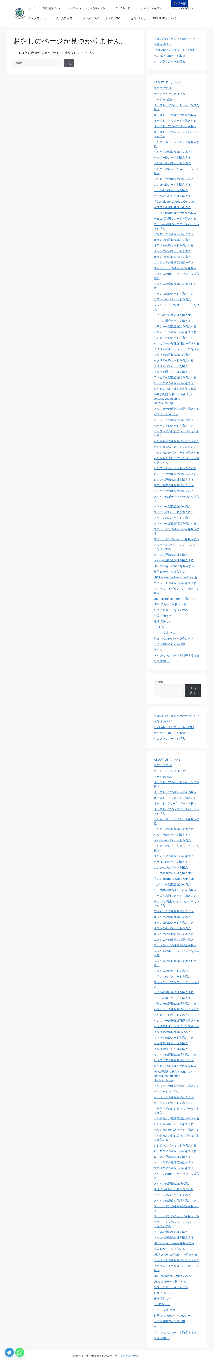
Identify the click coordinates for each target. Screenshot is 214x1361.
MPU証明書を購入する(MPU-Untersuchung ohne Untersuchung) (173, 399)
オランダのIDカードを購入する (173, 245)
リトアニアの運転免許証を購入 (174, 383)
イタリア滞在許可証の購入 (171, 371)
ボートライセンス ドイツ (170, 93)
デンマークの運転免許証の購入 (174, 234)
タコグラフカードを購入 (169, 61)
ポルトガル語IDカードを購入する (175, 447)
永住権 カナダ (163, 44)
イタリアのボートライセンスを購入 (176, 349)
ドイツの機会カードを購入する (174, 320)
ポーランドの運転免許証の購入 (174, 420)
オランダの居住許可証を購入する (175, 256)
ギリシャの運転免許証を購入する (175, 326)
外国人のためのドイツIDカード (173, 638)
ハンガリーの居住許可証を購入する (176, 343)
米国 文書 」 (35, 18)
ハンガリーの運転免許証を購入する (176, 332)
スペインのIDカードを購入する (173, 512)
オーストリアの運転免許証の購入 (175, 115)
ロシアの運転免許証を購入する (174, 479)
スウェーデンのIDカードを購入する (176, 539)
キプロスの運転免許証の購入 (172, 207)
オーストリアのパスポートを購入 (175, 126)
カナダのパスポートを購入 (171, 190)
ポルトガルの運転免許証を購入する (176, 441)
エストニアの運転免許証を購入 (174, 262)
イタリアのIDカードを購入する (173, 360)
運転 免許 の (50, 8)
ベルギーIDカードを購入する (172, 157)
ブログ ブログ (91, 18)
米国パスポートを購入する (171, 610)
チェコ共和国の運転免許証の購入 (175, 213)
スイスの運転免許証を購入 (171, 554)
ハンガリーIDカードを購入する (173, 337)
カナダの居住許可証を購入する (174, 196)
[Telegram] (9, 1352)
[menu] (179, 3)
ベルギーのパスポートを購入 (172, 163)
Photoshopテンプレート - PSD (174, 50)
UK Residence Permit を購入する (175, 577)
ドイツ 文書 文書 (62, 18)
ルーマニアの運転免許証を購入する (176, 474)
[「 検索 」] (69, 63)
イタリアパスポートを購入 (171, 366)
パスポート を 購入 (151, 8)
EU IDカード (123, 8)
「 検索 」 (160, 682)
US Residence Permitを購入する (175, 598)
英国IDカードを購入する (169, 571)
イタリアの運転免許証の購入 (172, 354)
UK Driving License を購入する (174, 566)
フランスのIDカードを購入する (173, 293)
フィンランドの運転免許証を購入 (175, 268)
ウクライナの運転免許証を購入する (176, 583)
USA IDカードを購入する (170, 604)
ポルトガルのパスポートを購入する (176, 452)
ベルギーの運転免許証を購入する (175, 152)
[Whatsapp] (19, 1352)
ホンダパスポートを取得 (169, 55)
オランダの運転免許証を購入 (172, 239)
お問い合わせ (138, 18)
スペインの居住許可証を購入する (175, 523)
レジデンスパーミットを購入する (86, 8)
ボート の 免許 (181, 8)
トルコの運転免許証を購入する (174, 560)
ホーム (32, 8)
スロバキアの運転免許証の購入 (174, 485)
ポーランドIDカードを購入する (173, 425)
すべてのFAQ (112, 18)
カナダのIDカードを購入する (172, 184)
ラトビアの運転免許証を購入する (175, 377)
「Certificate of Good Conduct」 (175, 201)
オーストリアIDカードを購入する (175, 120)
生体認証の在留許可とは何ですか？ (176, 38)
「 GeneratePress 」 (129, 1355)
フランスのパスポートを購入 (172, 299)
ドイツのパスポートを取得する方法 (176, 655)
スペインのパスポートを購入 (172, 517)
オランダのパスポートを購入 (172, 251)
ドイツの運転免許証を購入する (174, 315)
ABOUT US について (164, 18)
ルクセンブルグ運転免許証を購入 (175, 388)
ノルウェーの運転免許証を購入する (176, 408)
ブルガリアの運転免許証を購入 (174, 179)
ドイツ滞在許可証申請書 (169, 644)
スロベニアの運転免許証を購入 (174, 491)
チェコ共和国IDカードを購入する (175, 218)
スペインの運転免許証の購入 (172, 506)
